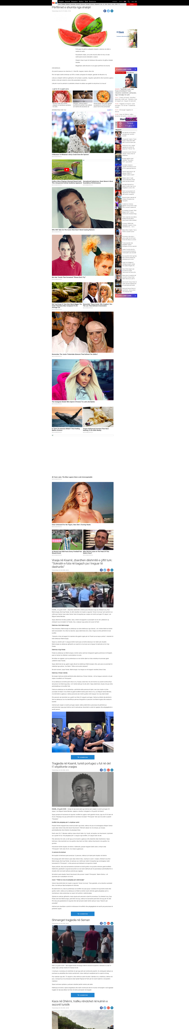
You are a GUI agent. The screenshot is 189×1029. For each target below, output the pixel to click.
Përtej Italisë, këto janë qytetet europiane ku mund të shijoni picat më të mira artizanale (103, 105)
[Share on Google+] (108, 571)
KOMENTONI (84, 757)
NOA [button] (120, 1)
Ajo (101, 4)
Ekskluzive (92, 1)
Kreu (59, 4)
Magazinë (97, 4)
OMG (116, 4)
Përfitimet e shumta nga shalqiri (71, 7)
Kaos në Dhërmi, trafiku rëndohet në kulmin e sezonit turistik (80, 1002)
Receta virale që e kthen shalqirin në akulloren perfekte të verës (62, 105)
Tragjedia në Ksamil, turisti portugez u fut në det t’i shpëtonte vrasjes (125, 105)
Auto (113, 4)
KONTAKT (114, 1)
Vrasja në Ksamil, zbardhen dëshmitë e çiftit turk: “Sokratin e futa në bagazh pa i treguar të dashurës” (126, 99)
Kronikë (78, 4)
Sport (109, 4)
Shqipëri (61, 1)
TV (119, 4)
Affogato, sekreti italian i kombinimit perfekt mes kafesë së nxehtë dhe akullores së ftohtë (82, 106)
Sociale (88, 4)
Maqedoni (74, 1)
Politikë (63, 4)
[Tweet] (108, 12)
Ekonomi (83, 4)
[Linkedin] (112, 12)
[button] (134, 1)
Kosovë (67, 1)
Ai (103, 4)
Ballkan (81, 1)
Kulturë (92, 4)
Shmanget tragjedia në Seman (71, 920)
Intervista (73, 4)
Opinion (68, 4)
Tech (106, 4)
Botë (86, 1)
